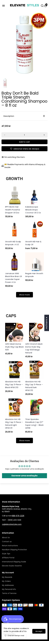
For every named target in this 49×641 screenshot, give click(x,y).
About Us (6, 537)
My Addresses (8, 585)
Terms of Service (9, 593)
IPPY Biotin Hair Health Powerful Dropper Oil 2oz (12, 209)
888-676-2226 (18, 516)
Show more (24, 294)
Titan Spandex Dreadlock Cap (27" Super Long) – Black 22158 (34, 423)
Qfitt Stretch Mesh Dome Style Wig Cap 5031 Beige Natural (34, 348)
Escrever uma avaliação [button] (25, 475)
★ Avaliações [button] (46, 323)
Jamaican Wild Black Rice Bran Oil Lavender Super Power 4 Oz (13, 277)
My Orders (6, 581)
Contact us (7, 541)
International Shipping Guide (14, 562)
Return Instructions (10, 545)
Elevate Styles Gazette (12, 566)
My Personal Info (9, 589)
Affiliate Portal (8, 558)
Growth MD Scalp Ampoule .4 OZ (13, 243)
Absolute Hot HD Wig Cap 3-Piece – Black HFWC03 (14, 384)
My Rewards (7, 577)
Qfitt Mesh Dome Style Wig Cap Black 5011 (14, 347)
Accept (38, 631)
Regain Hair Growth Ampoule (34, 275)
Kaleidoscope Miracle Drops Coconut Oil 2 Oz (33, 209)
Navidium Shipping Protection (14, 549)
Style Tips (6, 553)
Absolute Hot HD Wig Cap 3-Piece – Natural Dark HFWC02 (34, 386)
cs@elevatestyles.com (11, 524)
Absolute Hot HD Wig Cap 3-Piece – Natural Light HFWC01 (14, 423)
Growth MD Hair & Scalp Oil (33, 243)
